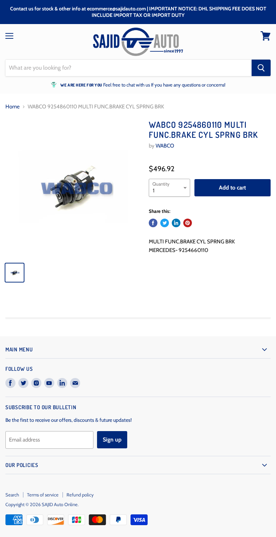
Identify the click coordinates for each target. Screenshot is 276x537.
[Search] (261, 68)
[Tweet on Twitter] (164, 223)
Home (12, 107)
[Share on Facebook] (153, 223)
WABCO (165, 146)
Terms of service (43, 495)
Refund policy (80, 495)
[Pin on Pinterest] (187, 223)
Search (12, 495)
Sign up (112, 439)
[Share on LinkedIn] (176, 223)
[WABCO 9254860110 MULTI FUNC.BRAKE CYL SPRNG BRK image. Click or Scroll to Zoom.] (73, 188)
